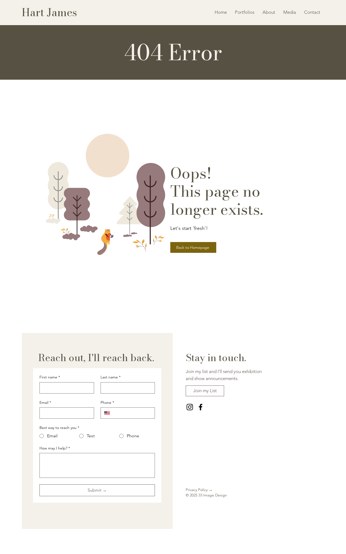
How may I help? (54, 448)
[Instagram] (189, 407)
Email (45, 402)
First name (49, 377)
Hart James (49, 12)
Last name (111, 377)
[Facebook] (200, 407)
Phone (107, 402)
